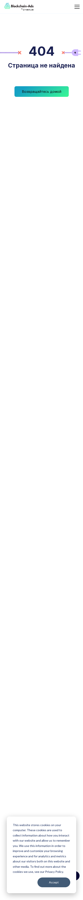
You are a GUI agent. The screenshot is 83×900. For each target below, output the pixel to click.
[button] (76, 7)
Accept (54, 882)
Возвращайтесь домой (41, 91)
